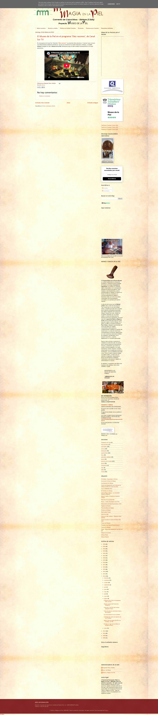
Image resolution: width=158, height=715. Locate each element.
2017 (104, 564)
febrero (106, 598)
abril (105, 594)
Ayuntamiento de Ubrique (107, 483)
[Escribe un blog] (39, 87)
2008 (104, 638)
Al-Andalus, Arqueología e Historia (109, 479)
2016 (104, 567)
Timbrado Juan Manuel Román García (110, 525)
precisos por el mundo (106, 461)
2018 (104, 562)
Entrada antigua (92, 103)
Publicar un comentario (44, 96)
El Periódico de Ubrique (106, 490)
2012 (104, 576)
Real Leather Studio (106, 512)
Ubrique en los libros (106, 532)
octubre (106, 582)
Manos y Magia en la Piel (109, 672)
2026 (104, 544)
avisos (102, 448)
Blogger (106, 710)
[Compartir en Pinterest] (44, 87)
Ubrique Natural (105, 537)
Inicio (68, 103)
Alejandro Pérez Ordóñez (109, 667)
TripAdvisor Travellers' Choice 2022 (109, 125)
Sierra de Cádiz (105, 514)
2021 (104, 555)
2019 (104, 560)
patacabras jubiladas (106, 457)
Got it (118, 4)
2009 (104, 635)
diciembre (106, 578)
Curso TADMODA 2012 (106, 488)
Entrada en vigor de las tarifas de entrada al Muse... (112, 624)
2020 (104, 557)
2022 (104, 553)
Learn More (111, 4)
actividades (104, 446)
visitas (102, 471)
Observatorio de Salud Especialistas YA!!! (111, 503)
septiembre (107, 584)
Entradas (105, 188)
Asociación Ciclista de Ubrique (108, 481)
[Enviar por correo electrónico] (38, 87)
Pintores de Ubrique (106, 510)
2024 (104, 548)
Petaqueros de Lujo (105, 442)
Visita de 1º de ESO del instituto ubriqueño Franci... (111, 608)
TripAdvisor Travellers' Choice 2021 (109, 127)
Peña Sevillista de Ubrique (107, 508)
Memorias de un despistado (107, 499)
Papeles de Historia (106, 506)
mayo (105, 591)
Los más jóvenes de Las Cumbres (112, 614)
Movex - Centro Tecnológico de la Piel (110, 501)
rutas (102, 467)
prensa (43, 85)
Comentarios (106, 191)
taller (102, 469)
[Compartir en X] (41, 87)
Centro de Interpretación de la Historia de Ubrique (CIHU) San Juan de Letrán (111, 486)
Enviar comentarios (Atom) (48, 106)
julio (105, 587)
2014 (104, 571)
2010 (104, 633)
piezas (102, 459)
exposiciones (104, 453)
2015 (104, 569)
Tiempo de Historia (105, 523)
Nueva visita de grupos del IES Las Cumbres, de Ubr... (112, 621)
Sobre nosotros (41, 28)
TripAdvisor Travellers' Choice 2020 (109, 129)
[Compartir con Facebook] (42, 87)
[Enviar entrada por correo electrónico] (59, 83)
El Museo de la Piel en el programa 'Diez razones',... (112, 601)
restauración (104, 465)
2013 (104, 573)
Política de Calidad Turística (68, 28)
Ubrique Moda (104, 535)
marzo (105, 596)
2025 (104, 546)
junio (105, 589)
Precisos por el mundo (92, 28)
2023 (104, 551)
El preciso (81, 28)
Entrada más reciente (42, 103)
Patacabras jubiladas (107, 28)
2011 (104, 631)
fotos (102, 455)
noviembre (106, 580)
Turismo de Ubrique (106, 527)
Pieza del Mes (104, 444)
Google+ (2, 714)
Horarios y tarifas (53, 28)
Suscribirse (112, 178)
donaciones (104, 450)
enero (105, 628)
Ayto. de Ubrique (107, 670)
